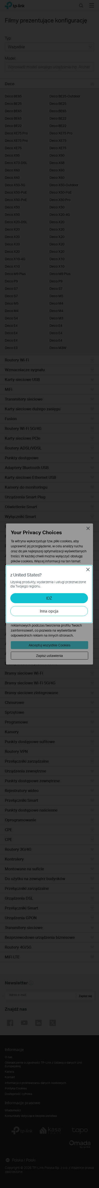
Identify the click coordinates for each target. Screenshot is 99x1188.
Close (88, 569)
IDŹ (49, 598)
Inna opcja (49, 610)
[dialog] (49, 594)
